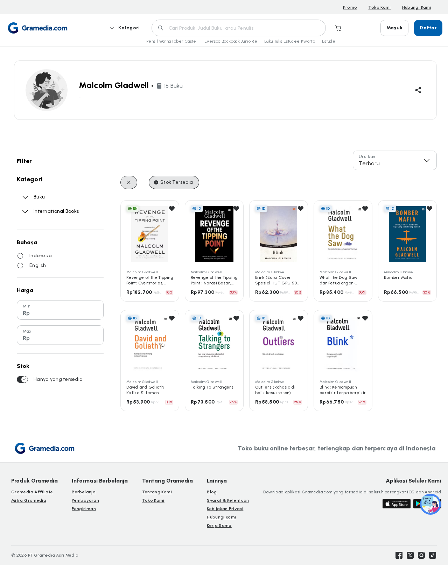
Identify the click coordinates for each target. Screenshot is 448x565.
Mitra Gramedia (28, 500)
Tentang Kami (157, 492)
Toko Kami (379, 7)
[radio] (20, 255)
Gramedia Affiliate (32, 492)
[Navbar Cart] (338, 28)
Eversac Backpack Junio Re (230, 41)
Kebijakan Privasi (225, 508)
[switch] (22, 379)
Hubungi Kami (416, 7)
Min (26, 306)
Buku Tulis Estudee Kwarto (289, 41)
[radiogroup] (60, 260)
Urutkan (367, 156)
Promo (350, 7)
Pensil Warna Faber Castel (171, 41)
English (37, 265)
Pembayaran (85, 500)
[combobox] (395, 160)
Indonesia (40, 256)
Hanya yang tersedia (58, 379)
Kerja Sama (219, 525)
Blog (212, 492)
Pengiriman (84, 508)
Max (27, 331)
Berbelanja (84, 492)
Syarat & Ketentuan (228, 500)
